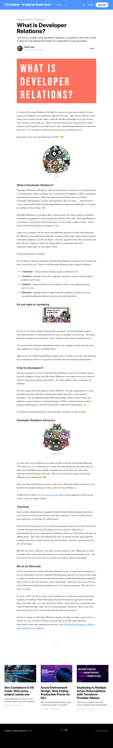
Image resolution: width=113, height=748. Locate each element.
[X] (62, 730)
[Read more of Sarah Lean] (20, 48)
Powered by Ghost (102, 731)
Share (92, 48)
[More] (66, 5)
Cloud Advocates (51, 494)
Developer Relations (25, 19)
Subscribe (102, 5)
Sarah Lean (29, 47)
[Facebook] (66, 730)
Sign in (90, 5)
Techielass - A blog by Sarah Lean (27, 4)
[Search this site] (84, 5)
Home (59, 5)
